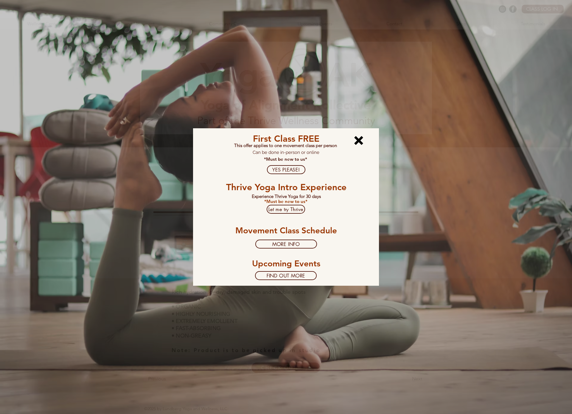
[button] (358, 140)
